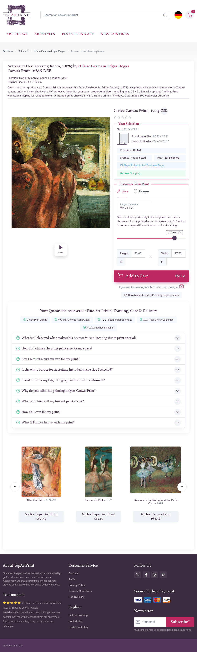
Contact (73, 573)
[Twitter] (137, 574)
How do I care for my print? (41, 412)
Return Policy (76, 597)
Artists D (23, 51)
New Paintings (115, 34)
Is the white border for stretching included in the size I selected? (67, 369)
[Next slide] (182, 486)
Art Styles (44, 34)
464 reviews (31, 607)
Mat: (168, 157)
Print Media (75, 621)
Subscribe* (180, 622)
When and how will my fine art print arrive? (53, 401)
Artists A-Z (17, 34)
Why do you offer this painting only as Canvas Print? (59, 391)
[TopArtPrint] (16, 15)
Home (10, 51)
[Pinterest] (163, 574)
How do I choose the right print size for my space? (57, 348)
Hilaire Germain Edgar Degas (49, 51)
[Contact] (181, 287)
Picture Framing (78, 615)
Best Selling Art (78, 34)
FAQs (71, 579)
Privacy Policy (76, 585)
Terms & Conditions (80, 591)
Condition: (130, 150)
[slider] (174, 238)
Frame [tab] (144, 191)
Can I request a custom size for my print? (50, 359)
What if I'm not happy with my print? (48, 422)
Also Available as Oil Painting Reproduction (153, 295)
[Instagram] (154, 574)
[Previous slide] (15, 486)
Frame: (133, 157)
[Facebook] (146, 574)
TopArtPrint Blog (78, 627)
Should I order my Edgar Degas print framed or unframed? (63, 380)
